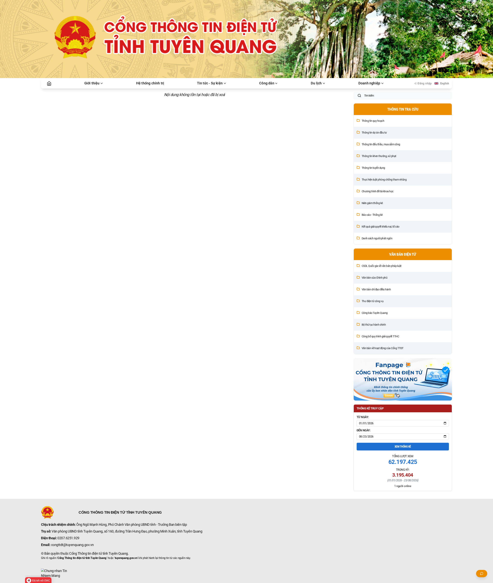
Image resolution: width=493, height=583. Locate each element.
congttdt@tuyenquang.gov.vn (72, 545)
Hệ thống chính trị (150, 83)
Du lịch (316, 83)
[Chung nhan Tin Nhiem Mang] (55, 573)
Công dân (266, 83)
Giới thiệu (92, 83)
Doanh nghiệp (369, 83)
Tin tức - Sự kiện (210, 83)
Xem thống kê (403, 446)
